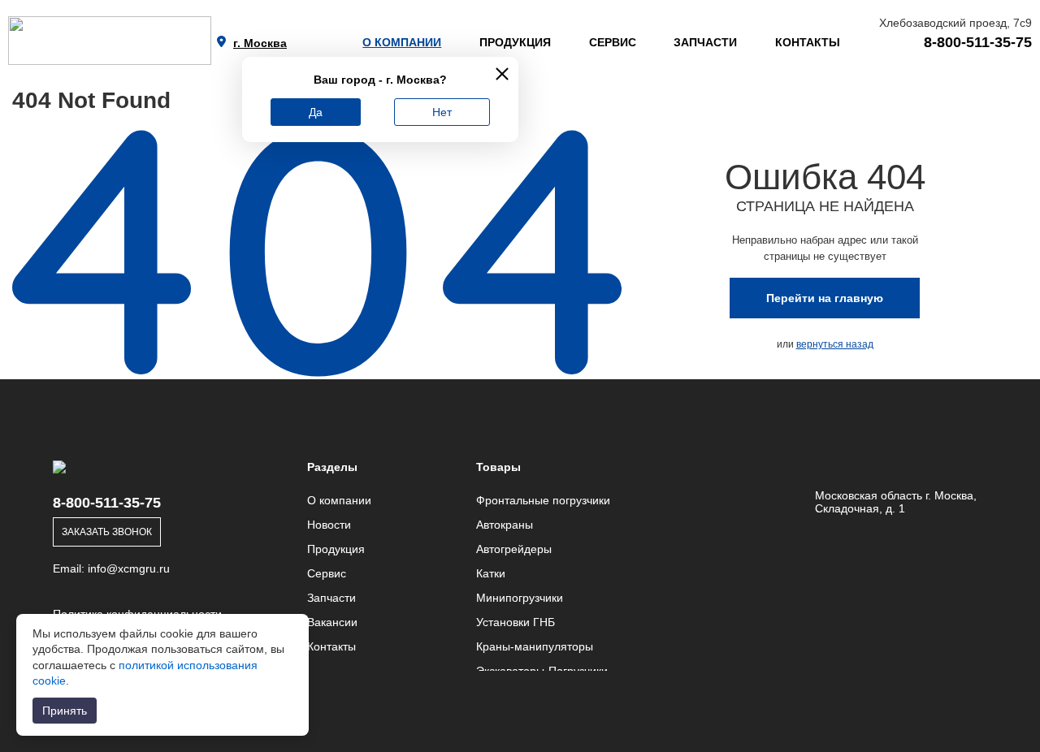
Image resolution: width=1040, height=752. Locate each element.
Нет (442, 112)
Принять (64, 710)
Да (316, 112)
